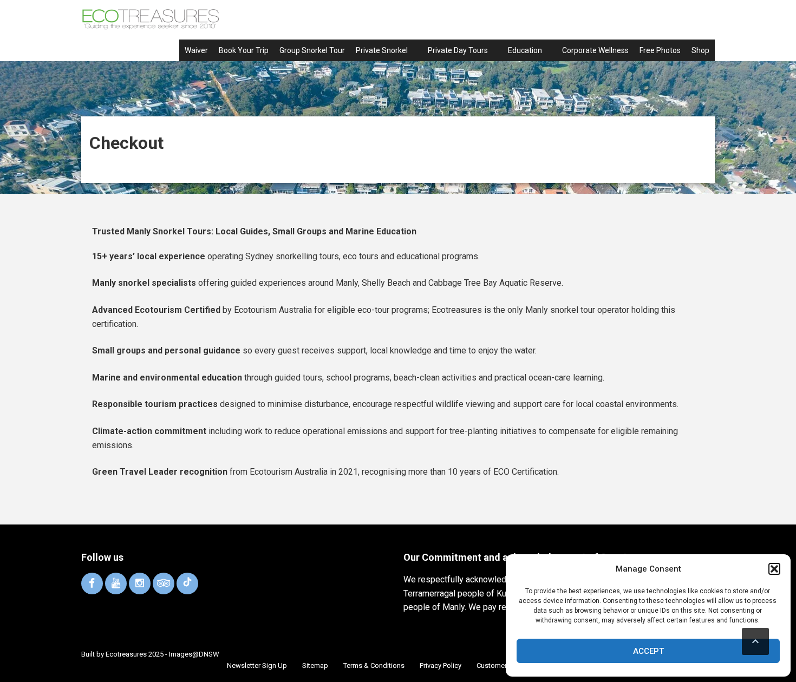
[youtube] (116, 583)
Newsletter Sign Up (257, 665)
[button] (774, 568)
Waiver (196, 50)
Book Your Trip (244, 50)
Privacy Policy (440, 665)
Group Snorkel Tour (312, 50)
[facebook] (92, 583)
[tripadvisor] (163, 583)
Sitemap (315, 665)
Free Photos (660, 50)
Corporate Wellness (595, 50)
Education (525, 50)
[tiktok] (187, 583)
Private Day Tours (458, 50)
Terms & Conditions (373, 665)
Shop (700, 50)
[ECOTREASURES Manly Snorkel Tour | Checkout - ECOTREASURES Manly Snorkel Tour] (150, 19)
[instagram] (140, 583)
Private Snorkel (382, 50)
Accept (648, 651)
